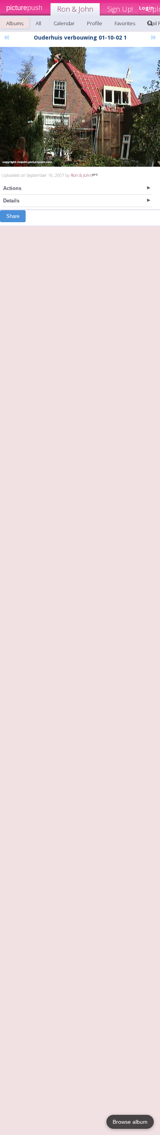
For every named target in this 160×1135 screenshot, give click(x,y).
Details (11, 201)
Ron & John (75, 9)
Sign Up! (120, 9)
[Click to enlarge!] (80, 107)
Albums (14, 23)
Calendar (64, 23)
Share (12, 216)
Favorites (125, 23)
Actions (12, 188)
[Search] (150, 23)
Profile (94, 23)
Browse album (130, 1122)
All (38, 23)
